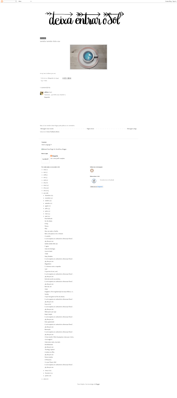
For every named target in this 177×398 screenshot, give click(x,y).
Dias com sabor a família (51, 231)
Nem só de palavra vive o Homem (54, 233)
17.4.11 (50, 92)
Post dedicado (48, 218)
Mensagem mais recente (46, 129)
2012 (45, 190)
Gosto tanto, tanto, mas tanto (52, 342)
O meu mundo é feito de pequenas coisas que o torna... (59, 337)
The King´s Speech (50, 349)
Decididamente (49, 344)
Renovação (47, 329)
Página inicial (90, 129)
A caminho (47, 236)
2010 (45, 379)
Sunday (47, 294)
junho (46, 211)
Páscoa (46, 226)
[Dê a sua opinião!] (65, 78)
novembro (48, 198)
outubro (47, 200)
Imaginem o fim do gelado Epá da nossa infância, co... (59, 291)
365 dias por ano (49, 241)
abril (46, 216)
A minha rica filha (49, 352)
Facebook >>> (94, 181)
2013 (45, 188)
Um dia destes (48, 221)
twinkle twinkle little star (51, 244)
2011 (45, 193)
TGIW (46, 254)
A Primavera (48, 360)
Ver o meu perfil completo (57, 158)
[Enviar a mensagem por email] (63, 78)
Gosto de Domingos (50, 249)
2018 (45, 175)
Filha (46, 228)
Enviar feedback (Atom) (53, 132)
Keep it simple (48, 314)
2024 (45, 169)
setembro (47, 203)
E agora (47, 246)
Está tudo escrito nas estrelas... (53, 279)
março (47, 370)
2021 (45, 172)
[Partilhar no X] (67, 78)
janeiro (47, 375)
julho (46, 208)
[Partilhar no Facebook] (69, 78)
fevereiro (47, 373)
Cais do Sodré (48, 251)
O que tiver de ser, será (51, 271)
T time (45, 80)
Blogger (98, 384)
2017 (45, 177)
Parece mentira (49, 357)
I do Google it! (48, 339)
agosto (47, 206)
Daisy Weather (49, 256)
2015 (45, 183)
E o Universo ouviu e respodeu (53, 266)
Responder (47, 97)
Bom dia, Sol (48, 286)
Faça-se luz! (48, 304)
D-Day (46, 223)
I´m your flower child (50, 362)
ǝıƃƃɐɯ (46, 92)
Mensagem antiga (132, 129)
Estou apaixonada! (49, 322)
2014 (45, 185)
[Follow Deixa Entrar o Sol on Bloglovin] (96, 187)
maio (46, 214)
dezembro (48, 195)
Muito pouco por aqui (50, 312)
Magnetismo (48, 264)
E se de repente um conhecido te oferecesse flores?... (59, 238)
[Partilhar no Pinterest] (70, 78)
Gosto (46, 289)
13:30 (46, 269)
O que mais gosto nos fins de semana (54, 296)
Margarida (55, 156)
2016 (45, 180)
